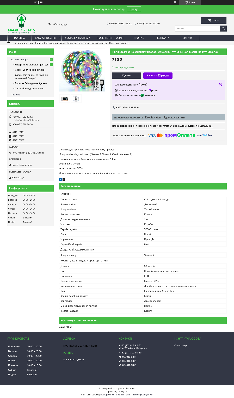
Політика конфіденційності (140, 395)
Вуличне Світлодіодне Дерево (31, 83)
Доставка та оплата (77, 38)
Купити (126, 75)
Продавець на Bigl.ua (117, 391)
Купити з (152, 75)
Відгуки (187, 38)
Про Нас (139, 38)
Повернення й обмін (110, 38)
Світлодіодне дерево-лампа (29, 88)
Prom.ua (133, 388)
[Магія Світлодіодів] (21, 33)
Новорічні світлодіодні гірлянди (31, 64)
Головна (19, 38)
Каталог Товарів (45, 38)
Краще (134, 9)
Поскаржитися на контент (113, 395)
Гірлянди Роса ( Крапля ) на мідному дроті (41, 43)
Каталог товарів (19, 59)
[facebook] (60, 180)
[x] (64, 180)
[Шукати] (223, 29)
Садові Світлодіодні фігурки (29, 70)
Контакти (163, 38)
